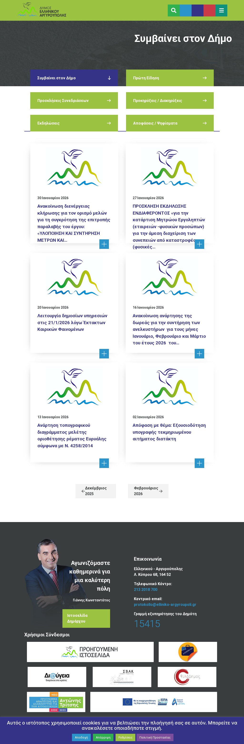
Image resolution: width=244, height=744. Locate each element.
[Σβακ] (122, 677)
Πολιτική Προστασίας (155, 737)
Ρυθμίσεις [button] (125, 737)
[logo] (41, 10)
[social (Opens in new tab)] (186, 10)
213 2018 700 (145, 589)
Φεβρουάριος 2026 (146, 491)
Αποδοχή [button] (81, 737)
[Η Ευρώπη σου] (188, 652)
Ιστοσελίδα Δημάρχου (77, 618)
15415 (147, 623)
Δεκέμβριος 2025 (96, 491)
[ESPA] (153, 702)
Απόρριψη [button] (103, 737)
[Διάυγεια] (57, 677)
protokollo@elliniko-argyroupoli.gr (165, 604)
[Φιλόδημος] (187, 677)
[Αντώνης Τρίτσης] (56, 702)
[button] (221, 10)
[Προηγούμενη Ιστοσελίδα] (90, 652)
